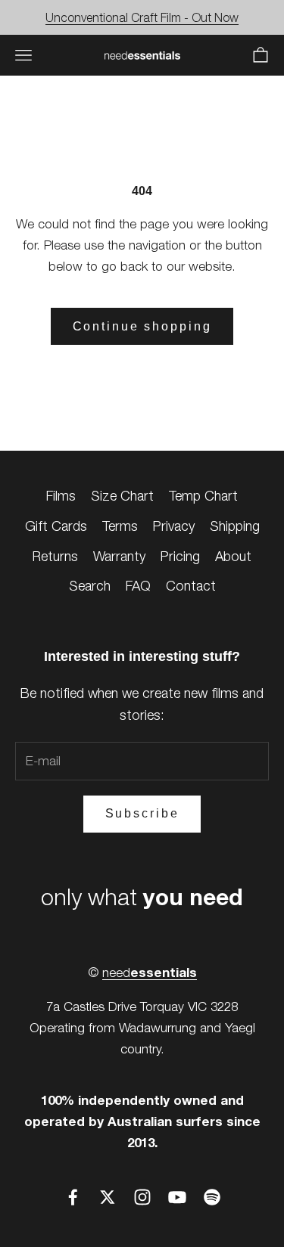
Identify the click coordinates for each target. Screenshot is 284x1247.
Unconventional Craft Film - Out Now (142, 17)
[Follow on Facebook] (73, 1197)
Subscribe (142, 813)
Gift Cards (56, 526)
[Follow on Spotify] (212, 1197)
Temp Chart (203, 496)
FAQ (138, 586)
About (233, 556)
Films (61, 496)
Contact (191, 586)
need (149, 972)
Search (90, 586)
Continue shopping (142, 326)
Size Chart (122, 496)
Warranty (119, 556)
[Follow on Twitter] (107, 1197)
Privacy (174, 526)
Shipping (235, 526)
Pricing (180, 556)
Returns (55, 556)
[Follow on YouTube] (177, 1197)
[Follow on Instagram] (142, 1197)
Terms (120, 526)
